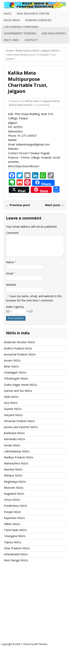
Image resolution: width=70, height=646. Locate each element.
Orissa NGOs (12, 499)
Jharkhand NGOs (14, 433)
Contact (31, 40)
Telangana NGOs (14, 536)
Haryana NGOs (13, 415)
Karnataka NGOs (14, 439)
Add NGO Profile (54, 33)
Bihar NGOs (11, 366)
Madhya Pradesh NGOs (18, 457)
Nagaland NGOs (14, 493)
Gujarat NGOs (13, 409)
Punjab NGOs (12, 512)
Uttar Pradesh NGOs (17, 548)
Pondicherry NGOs (15, 506)
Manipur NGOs (13, 475)
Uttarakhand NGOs (16, 554)
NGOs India (12, 20)
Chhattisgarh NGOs (16, 378)
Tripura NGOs (12, 542)
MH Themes (40, 644)
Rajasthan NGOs (14, 518)
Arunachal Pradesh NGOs (20, 354)
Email (10, 273)
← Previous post (18, 205)
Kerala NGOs (12, 445)
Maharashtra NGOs (27, 50)
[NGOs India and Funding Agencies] (35, 5)
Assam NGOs (12, 360)
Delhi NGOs (11, 397)
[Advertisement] (35, 606)
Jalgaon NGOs (51, 101)
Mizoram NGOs (14, 487)
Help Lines (11, 40)
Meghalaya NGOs (15, 481)
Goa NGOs (11, 403)
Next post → (54, 205)
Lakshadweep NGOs (17, 451)
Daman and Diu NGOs (18, 391)
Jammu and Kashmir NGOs (21, 427)
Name (10, 262)
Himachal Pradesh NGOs (19, 421)
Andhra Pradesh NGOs (18, 348)
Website (11, 284)
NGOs (7, 13)
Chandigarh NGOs (15, 372)
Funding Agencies (38, 20)
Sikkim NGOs (12, 524)
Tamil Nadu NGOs (15, 530)
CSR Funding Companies (21, 27)
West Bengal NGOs (16, 560)
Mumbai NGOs (13, 469)
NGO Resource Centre (33, 13)
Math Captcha (15, 307)
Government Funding (20, 33)
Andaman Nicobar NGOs (19, 342)
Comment (12, 233)
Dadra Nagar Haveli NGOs (20, 385)
